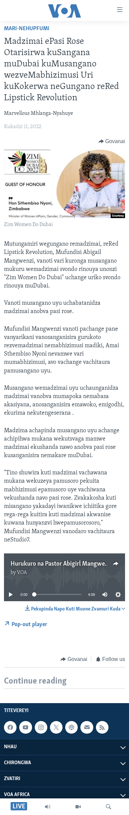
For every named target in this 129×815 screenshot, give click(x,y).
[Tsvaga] (108, 806)
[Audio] (48, 806)
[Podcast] (71, 727)
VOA (22, 572)
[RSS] (102, 727)
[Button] (112, 141)
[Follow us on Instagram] (41, 727)
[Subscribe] (86, 727)
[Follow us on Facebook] (10, 727)
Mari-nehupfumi (26, 29)
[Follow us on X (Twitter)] (56, 727)
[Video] (78, 806)
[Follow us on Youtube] (25, 727)
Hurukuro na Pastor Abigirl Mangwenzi (62, 564)
